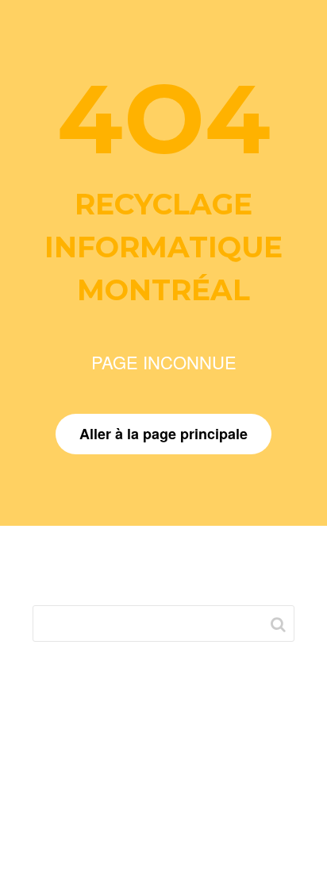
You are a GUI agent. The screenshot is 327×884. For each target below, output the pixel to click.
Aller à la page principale (163, 433)
